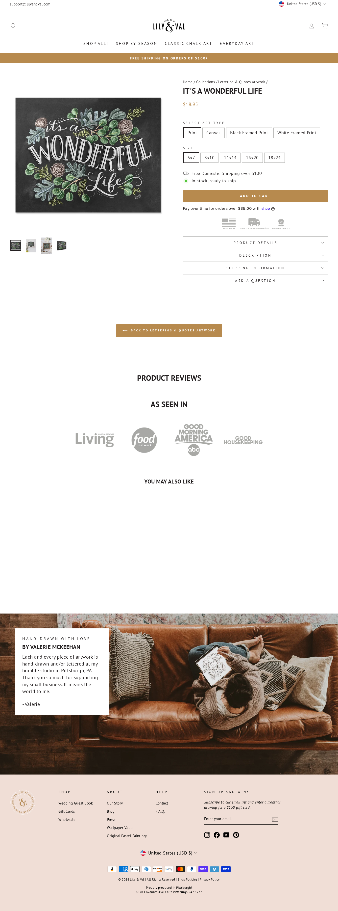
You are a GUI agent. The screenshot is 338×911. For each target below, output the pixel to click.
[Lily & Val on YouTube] (226, 835)
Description (255, 255)
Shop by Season (136, 43)
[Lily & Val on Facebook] (217, 835)
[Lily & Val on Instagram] (207, 835)
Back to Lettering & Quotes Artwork (172, 330)
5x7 (191, 158)
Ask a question (255, 280)
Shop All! (95, 43)
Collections (205, 81)
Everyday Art (237, 43)
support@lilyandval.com (30, 3)
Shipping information (255, 268)
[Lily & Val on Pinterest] (236, 835)
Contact (162, 803)
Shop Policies (187, 879)
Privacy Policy (209, 879)
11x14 (230, 158)
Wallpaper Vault (120, 827)
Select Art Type (204, 122)
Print (192, 132)
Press (111, 819)
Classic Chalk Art (188, 43)
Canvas (213, 132)
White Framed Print (296, 132)
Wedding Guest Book (75, 803)
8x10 (209, 158)
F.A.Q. (160, 811)
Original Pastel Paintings (127, 835)
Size (188, 147)
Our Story (115, 803)
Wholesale (66, 819)
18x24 (274, 158)
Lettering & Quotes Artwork (241, 81)
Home (188, 81)
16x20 (252, 158)
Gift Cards (66, 811)
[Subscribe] (275, 819)
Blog (111, 811)
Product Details (255, 242)
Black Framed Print (249, 132)
